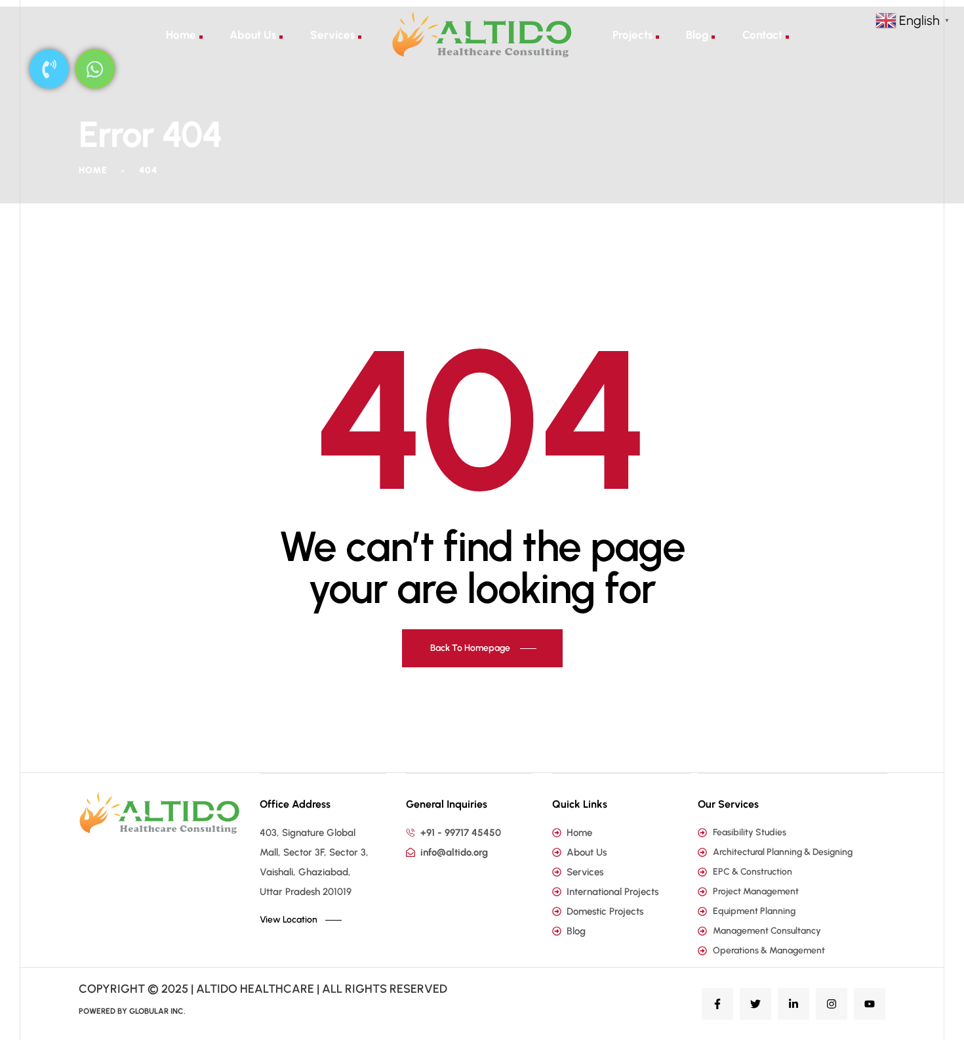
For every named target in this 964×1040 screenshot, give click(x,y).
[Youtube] (869, 1004)
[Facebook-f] (717, 1004)
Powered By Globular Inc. (132, 1011)
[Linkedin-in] (793, 1004)
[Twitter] (755, 1004)
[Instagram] (831, 1004)
